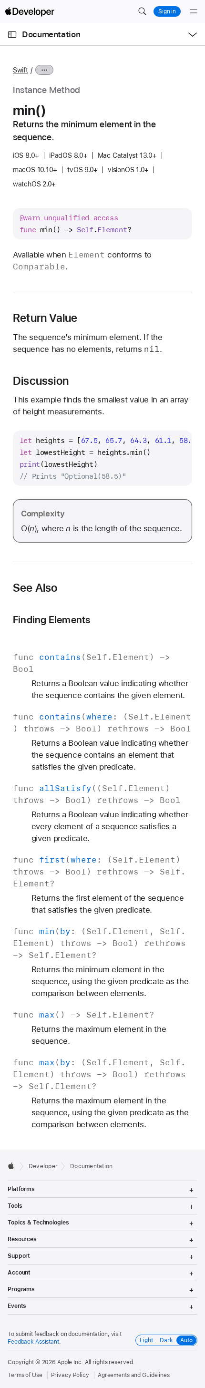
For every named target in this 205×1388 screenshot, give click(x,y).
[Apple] (14, 1166)
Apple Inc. (70, 1362)
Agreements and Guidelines (134, 1375)
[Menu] (193, 11)
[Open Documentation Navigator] (12, 34)
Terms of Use (25, 1375)
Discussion (41, 381)
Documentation (51, 34)
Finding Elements (52, 620)
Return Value (45, 318)
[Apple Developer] (29, 11)
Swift (20, 70)
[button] (142, 11)
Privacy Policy (70, 1375)
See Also (35, 588)
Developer (43, 1166)
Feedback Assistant (33, 1341)
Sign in (167, 11)
